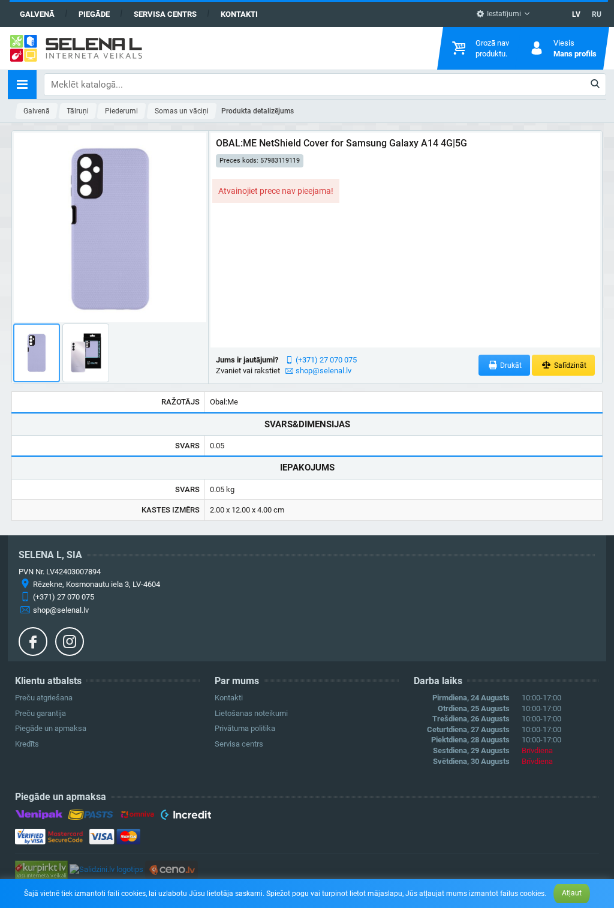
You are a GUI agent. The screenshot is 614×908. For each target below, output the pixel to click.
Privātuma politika (245, 728)
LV (576, 14)
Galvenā (37, 14)
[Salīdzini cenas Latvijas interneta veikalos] (41, 869)
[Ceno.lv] (171, 869)
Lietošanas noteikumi (251, 713)
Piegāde (94, 14)
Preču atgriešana (44, 697)
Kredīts (27, 743)
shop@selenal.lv (323, 370)
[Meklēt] (596, 84)
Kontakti (239, 14)
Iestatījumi (503, 14)
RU (596, 14)
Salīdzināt (569, 365)
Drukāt (510, 365)
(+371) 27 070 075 (326, 359)
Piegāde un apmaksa (50, 728)
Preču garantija (40, 713)
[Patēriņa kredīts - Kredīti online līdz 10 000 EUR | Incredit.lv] (185, 817)
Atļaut (572, 893)
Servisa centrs (165, 14)
